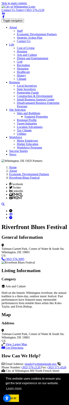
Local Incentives (27, 85)
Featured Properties (36, 116)
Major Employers (27, 140)
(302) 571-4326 (56, 367)
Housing (22, 51)
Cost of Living (25, 48)
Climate (21, 78)
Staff (20, 30)
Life (11, 44)
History (21, 75)
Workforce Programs (29, 147)
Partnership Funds (28, 92)
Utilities (21, 133)
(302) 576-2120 (23, 10)
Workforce (15, 137)
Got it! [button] (12, 398)
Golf (19, 61)
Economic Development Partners (37, 34)
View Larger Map (16, 344)
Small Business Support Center (35, 99)
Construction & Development (35, 96)
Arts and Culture (27, 54)
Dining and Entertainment (32, 58)
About (13, 27)
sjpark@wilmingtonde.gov (41, 364)
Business (14, 82)
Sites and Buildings (28, 113)
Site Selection (17, 109)
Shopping (23, 68)
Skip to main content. (14, 3)
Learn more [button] (14, 388)
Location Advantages (30, 127)
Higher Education (27, 144)
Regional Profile (27, 120)
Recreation (23, 65)
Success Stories (18, 151)
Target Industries (27, 123)
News (12, 154)
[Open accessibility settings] (7, 398)
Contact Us (23, 41)
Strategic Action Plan (29, 37)
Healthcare (23, 72)
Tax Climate (24, 130)
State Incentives (26, 89)
